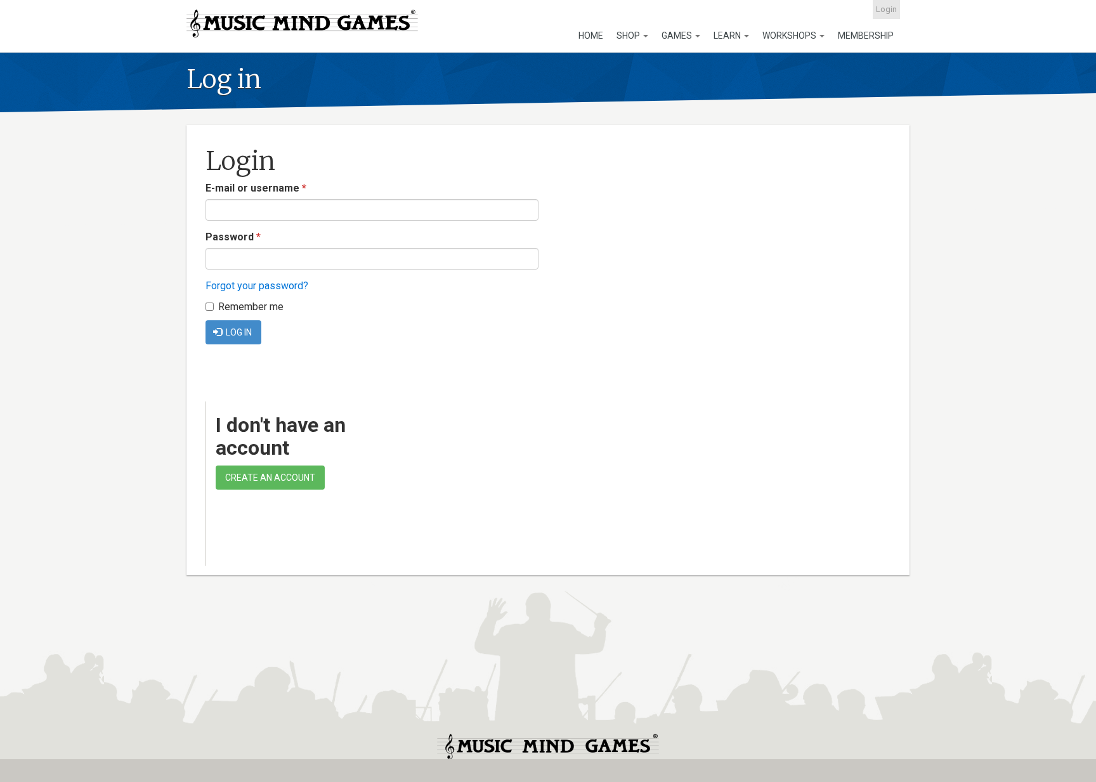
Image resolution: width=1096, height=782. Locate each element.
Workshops (790, 35)
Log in (238, 332)
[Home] (302, 23)
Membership (866, 35)
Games (678, 35)
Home (590, 35)
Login (886, 9)
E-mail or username (256, 188)
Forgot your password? (257, 286)
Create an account (270, 477)
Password (233, 237)
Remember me (251, 307)
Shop (629, 35)
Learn (728, 35)
